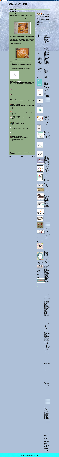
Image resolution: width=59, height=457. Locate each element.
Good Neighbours (46, 205)
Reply (12, 108)
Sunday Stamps (46, 385)
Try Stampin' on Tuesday (46, 406)
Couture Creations (46, 117)
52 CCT (45, 38)
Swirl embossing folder (47, 390)
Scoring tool (45, 342)
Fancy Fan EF (45, 167)
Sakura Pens (45, 339)
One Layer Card (46, 294)
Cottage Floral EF (46, 114)
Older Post (33, 156)
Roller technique (46, 338)
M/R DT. (45, 262)
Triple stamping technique (46, 404)
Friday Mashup (46, 196)
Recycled (45, 334)
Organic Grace (46, 296)
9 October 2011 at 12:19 (17, 116)
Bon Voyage (45, 70)
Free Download (46, 189)
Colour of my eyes (39, 63)
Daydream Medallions (46, 132)
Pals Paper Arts (46, 301)
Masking (45, 269)
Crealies (45, 124)
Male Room (45, 266)
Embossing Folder (46, 158)
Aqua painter (45, 48)
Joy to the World (46, 239)
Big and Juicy (19, 82)
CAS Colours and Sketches (46, 94)
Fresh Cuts (45, 192)
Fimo (44, 174)
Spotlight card (45, 371)
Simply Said (45, 352)
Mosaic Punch (45, 279)
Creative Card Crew (46, 125)
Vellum (45, 410)
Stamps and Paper (14, 104)
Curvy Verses (45, 126)
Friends (45, 197)
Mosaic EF (45, 276)
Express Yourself (46, 164)
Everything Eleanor (46, 163)
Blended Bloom (46, 66)
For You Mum (45, 185)
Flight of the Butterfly (46, 180)
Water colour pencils (46, 418)
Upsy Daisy (45, 409)
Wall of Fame (45, 416)
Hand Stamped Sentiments (46, 211)
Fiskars (45, 176)
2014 (38, 35)
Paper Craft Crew (46, 302)
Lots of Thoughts (46, 257)
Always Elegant (46, 46)
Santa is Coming (46, 340)
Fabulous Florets (46, 166)
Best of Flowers (46, 57)
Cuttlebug (45, 128)
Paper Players (45, 303)
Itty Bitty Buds (45, 236)
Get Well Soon (46, 203)
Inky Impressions (46, 233)
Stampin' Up (31, 83)
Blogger (37, 455)
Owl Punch (45, 300)
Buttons (45, 88)
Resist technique (21, 83)
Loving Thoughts (46, 261)
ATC (44, 51)
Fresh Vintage (45, 193)
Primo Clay (45, 328)
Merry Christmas (46, 273)
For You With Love (46, 186)
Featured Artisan (46, 170)
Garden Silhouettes (46, 200)
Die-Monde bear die (46, 138)
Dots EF (45, 144)
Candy (45, 91)
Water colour (45, 417)
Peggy (13, 122)
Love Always (45, 259)
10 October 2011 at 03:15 (17, 122)
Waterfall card (40, 62)
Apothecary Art (46, 47)
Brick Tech (45, 76)
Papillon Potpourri (46, 307)
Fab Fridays (45, 165)
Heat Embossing (32, 82)
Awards (16, 9)
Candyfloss (45, 92)
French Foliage (46, 191)
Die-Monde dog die (46, 139)
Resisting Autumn (40, 58)
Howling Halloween (39, 46)
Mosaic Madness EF (46, 278)
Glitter (44, 204)
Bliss (44, 67)
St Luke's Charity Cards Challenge (15, 18)
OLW (44, 292)
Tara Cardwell (13, 136)
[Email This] (17, 81)
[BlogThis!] (18, 81)
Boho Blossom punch (46, 68)
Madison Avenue (46, 263)
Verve (44, 412)
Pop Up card (45, 326)
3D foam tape (45, 35)
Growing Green (46, 210)
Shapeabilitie (45, 349)
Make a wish (45, 264)
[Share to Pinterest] (20, 81)
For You (45, 184)
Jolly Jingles (45, 238)
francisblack (31, 455)
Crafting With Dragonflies (45, 122)
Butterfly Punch (46, 87)
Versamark (45, 411)
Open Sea (45, 295)
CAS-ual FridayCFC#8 (46, 96)
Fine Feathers (45, 175)
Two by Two (45, 408)
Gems (44, 202)
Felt (44, 172)
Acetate (45, 40)
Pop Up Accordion (46, 325)
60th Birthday (45, 39)
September (39, 68)
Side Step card (46, 351)
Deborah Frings (14, 99)
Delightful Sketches (46, 135)
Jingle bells (45, 237)
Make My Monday (17, 83)
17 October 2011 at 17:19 (19, 136)
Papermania (45, 305)
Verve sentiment (46, 413)
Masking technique (46, 270)
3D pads (13, 82)
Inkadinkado (45, 231)
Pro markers (45, 329)
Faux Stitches (45, 169)
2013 (38, 36)
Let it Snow (45, 252)
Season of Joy (45, 344)
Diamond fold (45, 137)
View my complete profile (40, 22)
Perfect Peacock (46, 314)
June (39, 71)
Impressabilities (46, 229)
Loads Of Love (46, 254)
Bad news (45, 53)
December (39, 39)
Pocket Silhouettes (46, 324)
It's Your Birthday (46, 235)
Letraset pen (45, 253)
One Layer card (40, 51)
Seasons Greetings (46, 345)
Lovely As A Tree (12, 83)
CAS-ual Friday (46, 95)
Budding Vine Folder (46, 77)
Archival (45, 49)
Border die (45, 72)
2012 (38, 37)
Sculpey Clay (45, 343)
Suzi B (13, 116)
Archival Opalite (46, 50)
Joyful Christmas (46, 240)
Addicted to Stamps (46, 42)
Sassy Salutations (46, 341)
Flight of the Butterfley (46, 178)
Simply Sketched (46, 353)
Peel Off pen (45, 311)
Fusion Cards (45, 199)
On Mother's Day (46, 293)
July (39, 70)
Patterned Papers (46, 308)
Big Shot (45, 60)
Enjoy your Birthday (46, 161)
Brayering (28, 82)
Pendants (45, 313)
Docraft (45, 143)
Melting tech (45, 272)
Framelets (45, 188)
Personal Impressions (46, 315)
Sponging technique (46, 370)
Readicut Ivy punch (46, 333)
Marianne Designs (46, 267)
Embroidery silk (46, 160)
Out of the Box (46, 299)
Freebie (45, 190)
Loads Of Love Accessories (46, 255)
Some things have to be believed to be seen (47, 363)
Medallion (45, 271)
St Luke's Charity (28, 83)
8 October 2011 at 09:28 (20, 104)
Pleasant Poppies (46, 323)
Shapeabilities (45, 350)
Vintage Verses (46, 414)
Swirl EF (45, 389)
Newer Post (11, 156)
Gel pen (45, 201)
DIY (44, 142)
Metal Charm (45, 274)
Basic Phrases (45, 55)
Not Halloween (40, 52)
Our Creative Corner (46, 298)
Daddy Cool (45, 129)
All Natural (15, 82)
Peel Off (45, 310)
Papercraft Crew (46, 304)
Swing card (45, 388)
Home (11, 9)
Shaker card (45, 348)
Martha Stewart (46, 268)
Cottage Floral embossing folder (46, 116)
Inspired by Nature (46, 234)
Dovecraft (45, 146)
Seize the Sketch (46, 347)
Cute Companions (46, 127)
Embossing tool (46, 159)
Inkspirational (45, 232)
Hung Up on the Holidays (46, 228)
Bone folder (45, 71)
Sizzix (44, 356)
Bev (42, 13)
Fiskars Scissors (46, 177)
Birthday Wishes (23, 82)
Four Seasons (45, 187)
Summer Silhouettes (46, 383)
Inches (45, 230)
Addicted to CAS (46, 41)
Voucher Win (39, 56)
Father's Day (45, 168)
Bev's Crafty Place (18, 3)
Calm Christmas (46, 90)
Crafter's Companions (46, 119)
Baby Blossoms (46, 52)
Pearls (45, 309)
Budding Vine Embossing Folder (46, 80)
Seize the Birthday (46, 346)
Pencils (45, 312)
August (39, 69)
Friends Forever (46, 198)
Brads (26, 82)
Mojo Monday (45, 275)
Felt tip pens (45, 173)
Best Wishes (45, 58)
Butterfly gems (46, 83)
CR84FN (45, 118)
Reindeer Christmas (39, 53)
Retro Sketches (46, 336)
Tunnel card (45, 407)
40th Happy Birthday (46, 37)
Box (44, 73)
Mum (44, 280)
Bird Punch (45, 61)
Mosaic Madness (46, 277)
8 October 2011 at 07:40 (19, 99)
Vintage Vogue (46, 415)
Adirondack (45, 44)
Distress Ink (45, 141)
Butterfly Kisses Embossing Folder (46, 84)
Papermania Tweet (46, 306)
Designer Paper (46, 136)
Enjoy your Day (46, 162)
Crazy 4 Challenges (46, 123)
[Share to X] (19, 81)
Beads (44, 56)
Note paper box (46, 291)
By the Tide (45, 89)
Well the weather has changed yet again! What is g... (40, 60)
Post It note (45, 327)
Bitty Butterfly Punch (46, 63)
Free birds (39, 57)
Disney (45, 140)
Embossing (45, 157)
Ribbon (24, 83)
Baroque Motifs (46, 54)
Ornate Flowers (46, 297)
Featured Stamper (46, 171)
